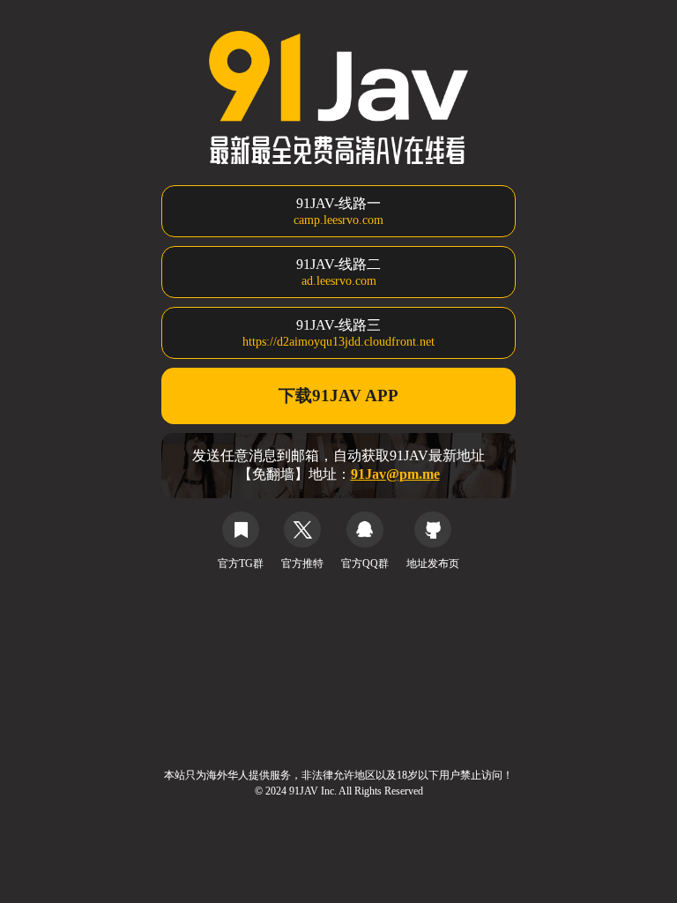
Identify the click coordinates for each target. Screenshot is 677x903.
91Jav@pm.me (395, 473)
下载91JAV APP (338, 395)
